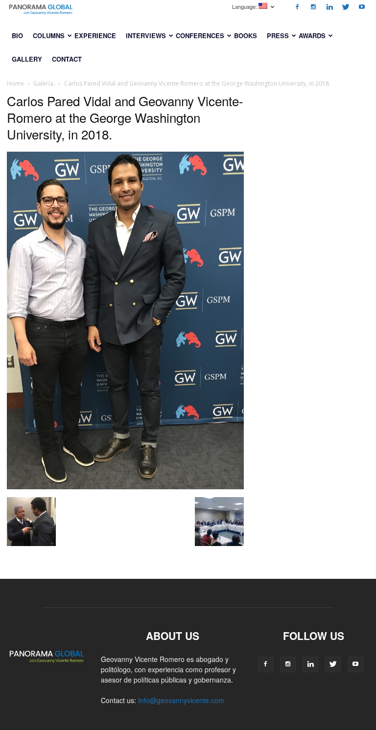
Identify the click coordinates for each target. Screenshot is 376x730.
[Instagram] (313, 7)
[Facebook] (297, 7)
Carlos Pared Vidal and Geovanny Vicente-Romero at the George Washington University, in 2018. (125, 117)
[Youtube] (361, 7)
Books (245, 35)
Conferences (200, 35)
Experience (95, 35)
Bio (17, 35)
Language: (245, 6)
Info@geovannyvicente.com (181, 700)
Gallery (27, 59)
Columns (49, 35)
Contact (67, 59)
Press (278, 35)
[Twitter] (345, 7)
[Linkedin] (329, 7)
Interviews (146, 35)
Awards (312, 35)
